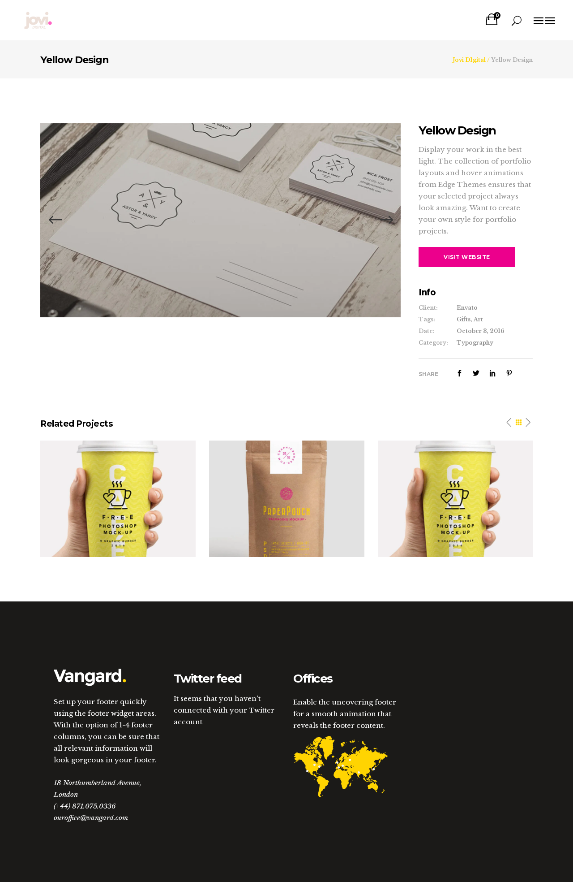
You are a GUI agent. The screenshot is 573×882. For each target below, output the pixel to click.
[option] (220, 220)
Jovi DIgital (469, 60)
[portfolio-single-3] (220, 220)
